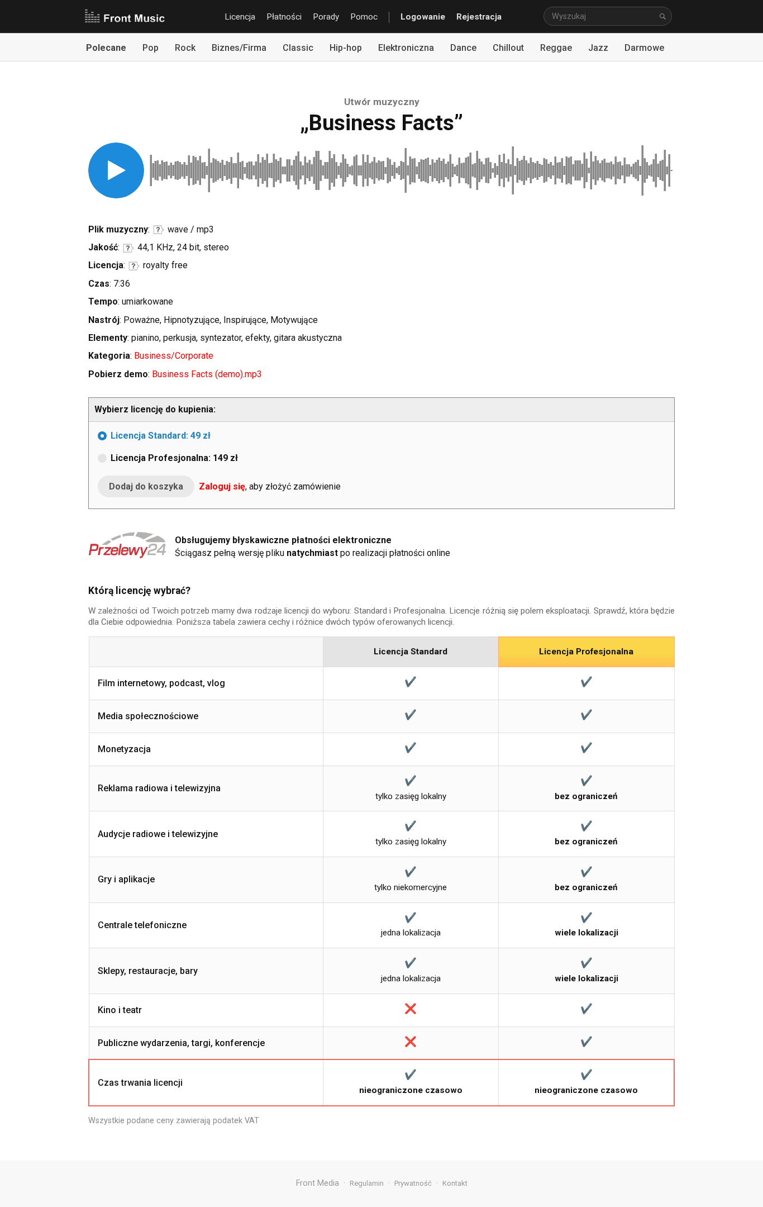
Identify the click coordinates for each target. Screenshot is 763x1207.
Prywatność (413, 1183)
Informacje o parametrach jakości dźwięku (128, 248)
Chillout (508, 47)
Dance (463, 47)
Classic (298, 47)
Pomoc (364, 17)
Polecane (106, 47)
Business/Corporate (173, 355)
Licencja (240, 17)
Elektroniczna (406, 47)
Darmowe (644, 47)
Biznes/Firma (239, 47)
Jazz (598, 47)
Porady (326, 17)
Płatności (284, 17)
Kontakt (455, 1183)
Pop (150, 47)
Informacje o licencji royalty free (134, 266)
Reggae (556, 47)
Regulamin (367, 1183)
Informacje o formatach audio (158, 230)
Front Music (124, 17)
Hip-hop (346, 47)
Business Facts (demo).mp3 (207, 374)
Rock (185, 47)
